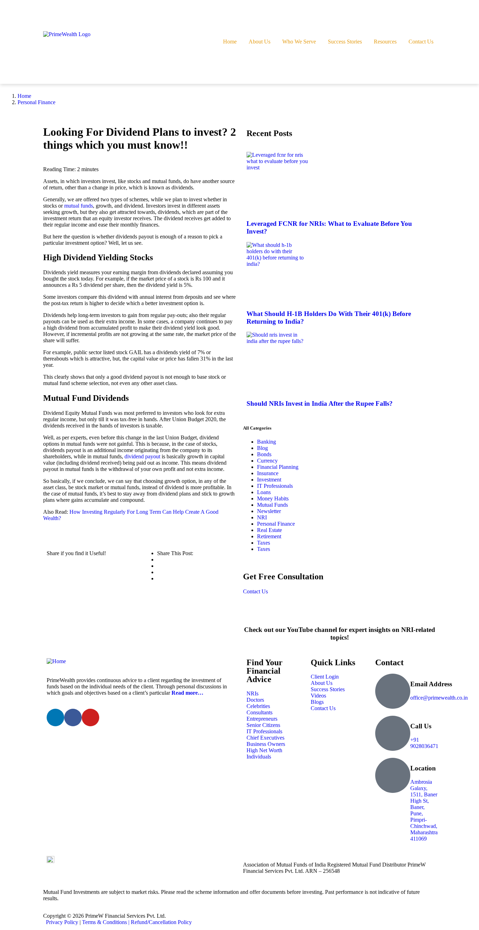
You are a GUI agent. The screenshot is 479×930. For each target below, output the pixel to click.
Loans (264, 492)
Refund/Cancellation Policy (161, 922)
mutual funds (78, 206)
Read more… (187, 693)
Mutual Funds (272, 505)
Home (230, 42)
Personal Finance (36, 102)
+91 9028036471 (424, 743)
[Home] (139, 661)
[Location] (392, 775)
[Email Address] (392, 691)
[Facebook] (73, 717)
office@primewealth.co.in (439, 698)
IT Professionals (275, 486)
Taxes (263, 543)
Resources (385, 42)
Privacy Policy (62, 922)
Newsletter (269, 511)
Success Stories (345, 42)
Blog (262, 448)
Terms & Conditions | (106, 922)
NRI (262, 517)
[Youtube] (90, 717)
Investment (269, 480)
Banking (266, 442)
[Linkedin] (55, 717)
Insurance (267, 473)
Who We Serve (299, 42)
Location (423, 768)
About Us (259, 42)
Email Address (431, 684)
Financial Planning (277, 467)
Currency (267, 461)
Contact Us (421, 42)
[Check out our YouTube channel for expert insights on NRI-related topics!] (339, 610)
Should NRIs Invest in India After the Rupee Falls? (320, 403)
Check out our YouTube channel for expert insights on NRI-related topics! (339, 633)
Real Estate (269, 530)
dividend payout (142, 456)
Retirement (269, 536)
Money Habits (273, 498)
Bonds (264, 454)
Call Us (420, 726)
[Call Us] (392, 733)
